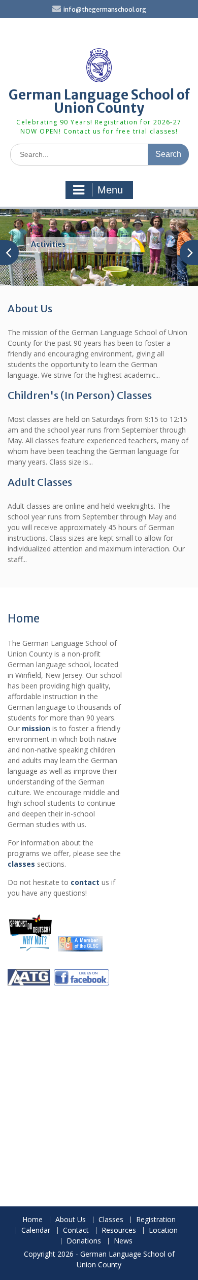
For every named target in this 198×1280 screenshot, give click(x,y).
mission (36, 728)
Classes (110, 1220)
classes (21, 864)
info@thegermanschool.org (104, 9)
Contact (76, 1230)
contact (85, 882)
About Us (30, 308)
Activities (48, 244)
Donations (84, 1241)
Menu (110, 189)
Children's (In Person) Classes (80, 395)
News (123, 1241)
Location (163, 1230)
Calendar (35, 1230)
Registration (156, 1220)
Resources (119, 1230)
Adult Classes (40, 482)
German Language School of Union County (99, 101)
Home (32, 1220)
